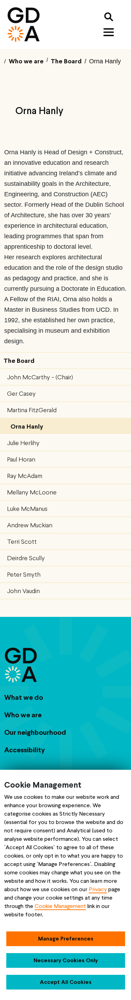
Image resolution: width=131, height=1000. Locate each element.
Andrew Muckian (29, 525)
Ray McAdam (24, 475)
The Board (19, 360)
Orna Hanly (26, 426)
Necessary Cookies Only (66, 960)
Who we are (23, 715)
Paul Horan (21, 459)
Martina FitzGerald (32, 410)
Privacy (98, 889)
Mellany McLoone (32, 492)
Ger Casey (21, 393)
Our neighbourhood (35, 732)
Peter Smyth (24, 574)
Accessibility (24, 750)
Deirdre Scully (26, 558)
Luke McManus (27, 508)
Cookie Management (60, 906)
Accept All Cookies (66, 982)
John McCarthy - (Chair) (40, 377)
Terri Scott (22, 541)
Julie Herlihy (23, 442)
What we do (23, 697)
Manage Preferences (65, 938)
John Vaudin (23, 590)
